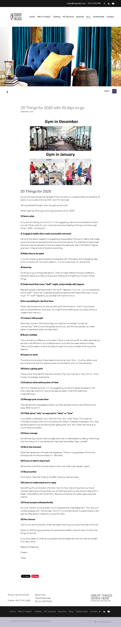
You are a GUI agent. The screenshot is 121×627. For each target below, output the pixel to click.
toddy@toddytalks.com (76, 3)
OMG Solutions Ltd (44, 621)
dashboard (25, 621)
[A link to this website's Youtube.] (113, 3)
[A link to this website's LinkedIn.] (109, 3)
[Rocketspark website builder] (99, 622)
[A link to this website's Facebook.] (104, 3)
